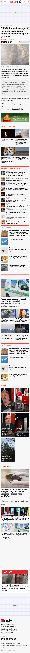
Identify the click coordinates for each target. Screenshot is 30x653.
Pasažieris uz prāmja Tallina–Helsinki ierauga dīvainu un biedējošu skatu (7, 336)
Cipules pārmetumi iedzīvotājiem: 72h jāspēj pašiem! (21, 320)
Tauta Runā (6, 25)
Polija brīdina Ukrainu (16, 239)
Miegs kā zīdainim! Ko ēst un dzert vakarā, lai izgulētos (16, 222)
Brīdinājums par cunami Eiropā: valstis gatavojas (17, 265)
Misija (10, 643)
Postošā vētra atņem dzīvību (7, 140)
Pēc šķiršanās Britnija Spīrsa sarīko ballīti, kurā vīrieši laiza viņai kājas (16, 184)
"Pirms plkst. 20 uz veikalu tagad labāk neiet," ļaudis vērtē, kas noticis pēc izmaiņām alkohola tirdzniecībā (17, 211)
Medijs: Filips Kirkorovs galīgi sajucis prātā (15, 194)
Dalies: (9, 109)
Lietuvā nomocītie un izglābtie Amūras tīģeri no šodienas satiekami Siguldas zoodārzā (7, 159)
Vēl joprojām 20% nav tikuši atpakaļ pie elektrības (18, 257)
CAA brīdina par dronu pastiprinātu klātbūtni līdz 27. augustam (19, 249)
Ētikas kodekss (19, 645)
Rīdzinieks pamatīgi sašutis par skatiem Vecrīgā (14, 300)
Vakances (25, 645)
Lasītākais (6, 227)
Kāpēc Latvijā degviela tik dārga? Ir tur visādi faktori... (22, 518)
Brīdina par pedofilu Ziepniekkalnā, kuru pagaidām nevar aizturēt (17, 205)
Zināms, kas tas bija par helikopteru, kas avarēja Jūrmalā (21, 158)
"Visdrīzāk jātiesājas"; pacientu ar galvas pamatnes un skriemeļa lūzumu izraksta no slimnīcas (17, 189)
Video (3, 386)
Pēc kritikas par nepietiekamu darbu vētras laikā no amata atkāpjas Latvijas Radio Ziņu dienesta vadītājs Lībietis (19, 233)
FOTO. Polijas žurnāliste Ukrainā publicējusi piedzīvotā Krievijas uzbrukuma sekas (16, 200)
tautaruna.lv (3, 39)
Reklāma (7, 643)
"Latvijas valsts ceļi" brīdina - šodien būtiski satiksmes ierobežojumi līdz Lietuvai (21, 142)
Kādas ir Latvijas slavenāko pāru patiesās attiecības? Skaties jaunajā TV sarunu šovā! (17, 217)
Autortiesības (12, 645)
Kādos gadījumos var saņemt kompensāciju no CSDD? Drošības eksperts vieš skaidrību (14, 492)
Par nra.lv (2, 643)
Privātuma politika (16, 643)
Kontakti (2, 647)
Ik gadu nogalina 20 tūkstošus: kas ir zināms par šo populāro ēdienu (17, 179)
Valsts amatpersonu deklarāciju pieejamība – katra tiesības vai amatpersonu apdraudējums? (7, 536)
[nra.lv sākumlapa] (5, 1)
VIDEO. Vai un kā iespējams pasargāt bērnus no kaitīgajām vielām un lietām (7, 519)
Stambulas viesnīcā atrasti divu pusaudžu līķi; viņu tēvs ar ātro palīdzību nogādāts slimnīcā (15, 174)
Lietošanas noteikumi (5, 645)
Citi (11, 25)
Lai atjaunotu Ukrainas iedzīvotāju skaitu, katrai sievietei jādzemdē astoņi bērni (21, 336)
